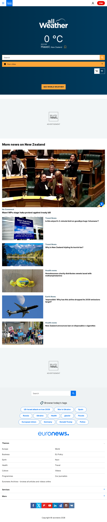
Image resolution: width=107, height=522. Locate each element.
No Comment (8, 209)
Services (6, 489)
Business (6, 454)
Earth (4, 460)
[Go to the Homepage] (9, 3)
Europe (5, 449)
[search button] (102, 57)
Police (82, 422)
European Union (29, 422)
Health (54, 416)
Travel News (51, 218)
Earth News (50, 296)
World (57, 449)
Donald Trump (66, 422)
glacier (67, 416)
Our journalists (61, 476)
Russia (26, 416)
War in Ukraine (64, 409)
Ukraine (40, 416)
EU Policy (59, 454)
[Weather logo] (53, 24)
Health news (51, 270)
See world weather (53, 87)
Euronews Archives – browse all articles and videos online (26, 481)
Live (101, 3)
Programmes (7, 476)
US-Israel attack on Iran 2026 (37, 409)
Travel (57, 465)
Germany (48, 422)
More (4, 496)
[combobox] (53, 57)
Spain (80, 409)
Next (57, 460)
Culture (5, 470)
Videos (58, 470)
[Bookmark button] (64, 47)
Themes (5, 443)
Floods (81, 416)
